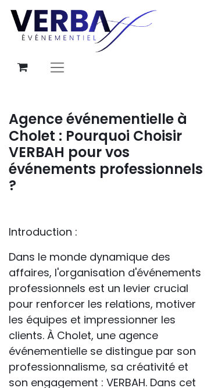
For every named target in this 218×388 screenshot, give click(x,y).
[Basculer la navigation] (57, 67)
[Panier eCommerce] (23, 67)
